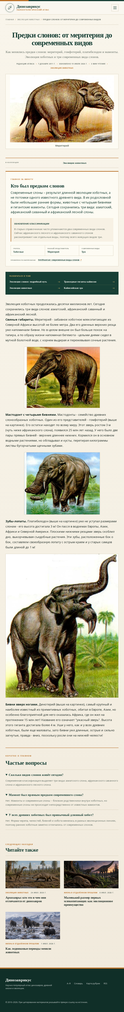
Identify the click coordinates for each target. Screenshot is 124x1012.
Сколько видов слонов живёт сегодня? (36, 775)
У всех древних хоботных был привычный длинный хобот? (51, 815)
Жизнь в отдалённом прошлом (80, 893)
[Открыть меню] (115, 7)
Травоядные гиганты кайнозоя (89, 281)
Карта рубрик (93, 983)
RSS (105, 983)
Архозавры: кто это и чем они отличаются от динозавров (25, 899)
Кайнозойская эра (89, 288)
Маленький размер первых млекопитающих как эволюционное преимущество (88, 901)
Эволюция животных (28, 19)
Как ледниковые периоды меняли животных (28, 950)
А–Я (69, 983)
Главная (9, 19)
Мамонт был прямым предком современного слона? (46, 795)
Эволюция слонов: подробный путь (34, 281)
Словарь (78, 983)
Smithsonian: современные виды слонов (60, 260)
